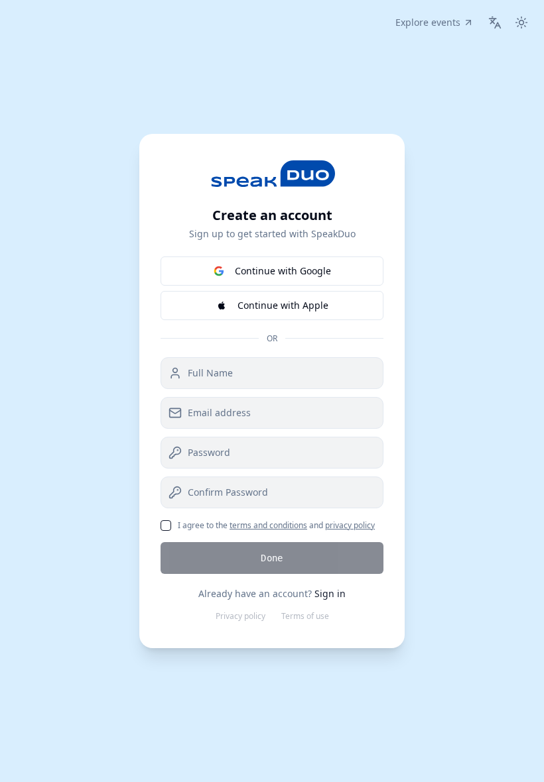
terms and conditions (268, 525)
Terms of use (305, 616)
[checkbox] (166, 525)
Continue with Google (283, 270)
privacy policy (350, 525)
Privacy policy (240, 616)
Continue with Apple (283, 305)
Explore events (427, 22)
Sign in (330, 593)
